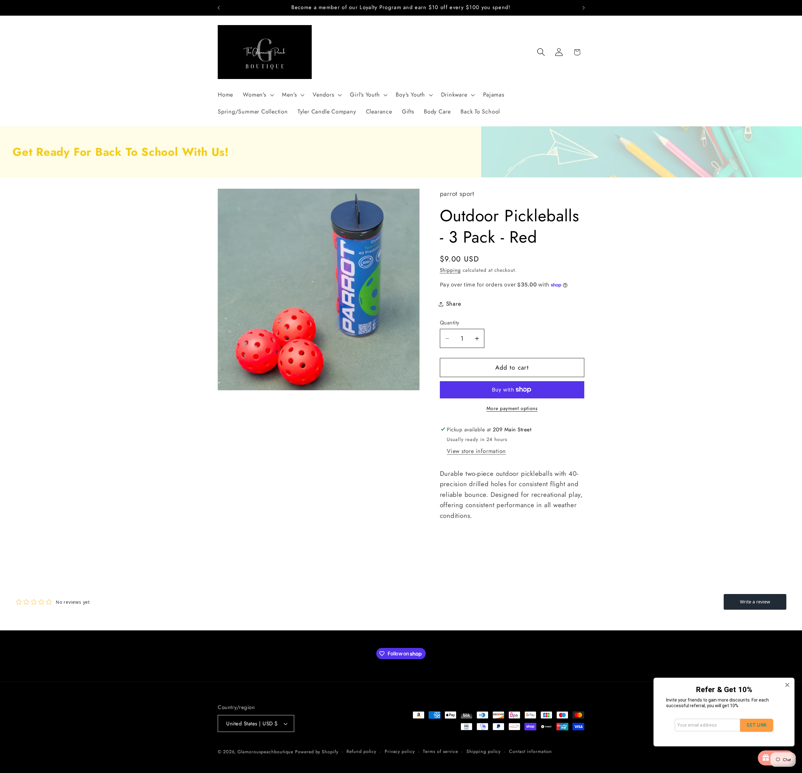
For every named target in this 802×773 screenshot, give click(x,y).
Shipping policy (483, 751)
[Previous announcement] (219, 7)
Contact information (530, 751)
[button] (257, 95)
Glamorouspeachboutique (265, 752)
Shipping (450, 270)
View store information (476, 451)
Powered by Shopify (316, 752)
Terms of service (440, 751)
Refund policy (361, 751)
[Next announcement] (584, 7)
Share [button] (453, 304)
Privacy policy (400, 751)
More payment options (512, 408)
